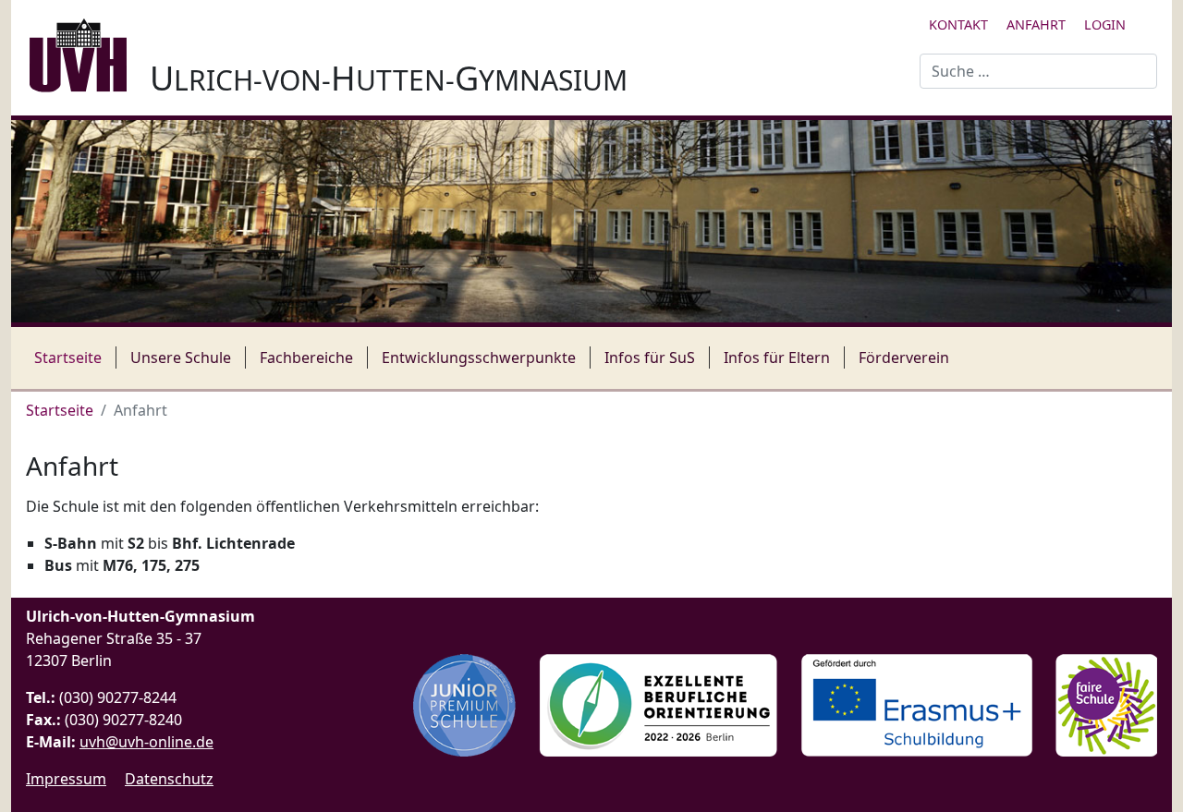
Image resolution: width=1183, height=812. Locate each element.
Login (1105, 24)
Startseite (68, 357)
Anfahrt (1036, 24)
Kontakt (958, 24)
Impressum (66, 779)
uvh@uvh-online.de (146, 742)
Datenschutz (169, 779)
